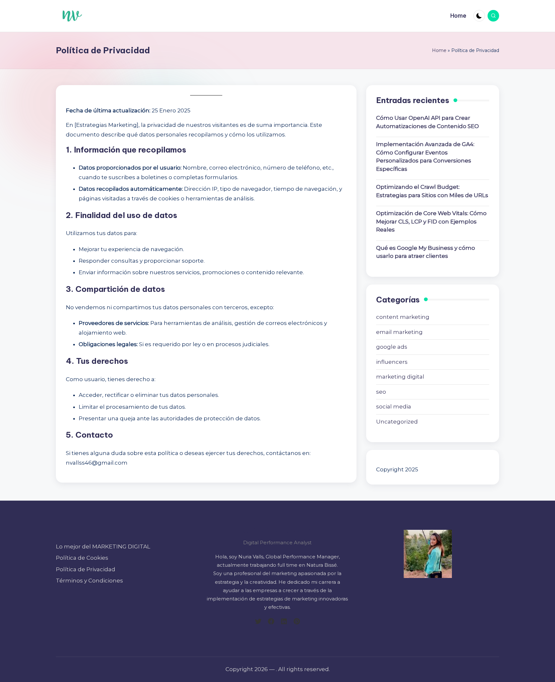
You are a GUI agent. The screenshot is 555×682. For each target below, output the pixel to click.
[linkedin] (284, 621)
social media (393, 406)
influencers (392, 362)
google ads (391, 347)
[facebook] (271, 621)
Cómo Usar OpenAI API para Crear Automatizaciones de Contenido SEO (427, 122)
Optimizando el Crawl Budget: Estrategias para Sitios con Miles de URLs (432, 191)
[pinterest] (297, 621)
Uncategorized (397, 421)
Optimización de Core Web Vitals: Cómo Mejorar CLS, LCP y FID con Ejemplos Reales (431, 221)
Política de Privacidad (85, 569)
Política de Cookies (82, 558)
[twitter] (258, 621)
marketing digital (400, 376)
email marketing (399, 332)
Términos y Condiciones (89, 580)
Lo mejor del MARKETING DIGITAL (103, 546)
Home (439, 50)
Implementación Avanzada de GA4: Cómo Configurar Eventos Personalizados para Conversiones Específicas (425, 156)
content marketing (402, 317)
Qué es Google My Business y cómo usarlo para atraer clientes (425, 252)
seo (381, 392)
